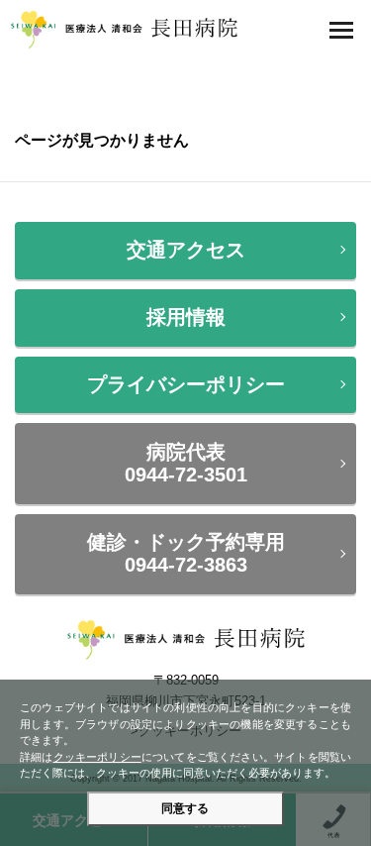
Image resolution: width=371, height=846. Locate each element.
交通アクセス (186, 250)
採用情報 (186, 317)
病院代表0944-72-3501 (186, 463)
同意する (185, 808)
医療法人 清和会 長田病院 (123, 30)
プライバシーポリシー (186, 384)
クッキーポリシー (97, 757)
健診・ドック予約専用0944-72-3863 (186, 553)
